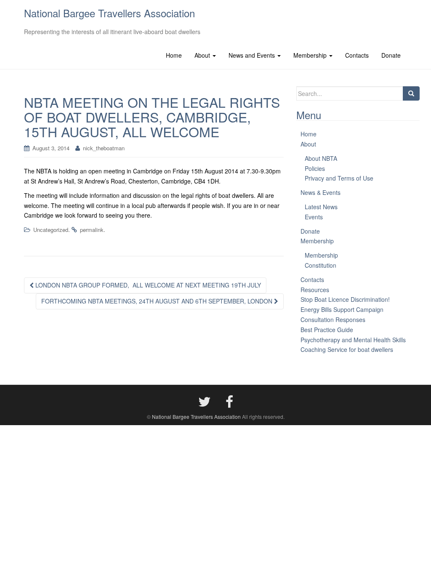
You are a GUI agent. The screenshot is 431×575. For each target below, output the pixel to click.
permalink (92, 230)
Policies (315, 168)
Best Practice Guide (327, 329)
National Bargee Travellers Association (109, 12)
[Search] (411, 93)
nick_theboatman (104, 148)
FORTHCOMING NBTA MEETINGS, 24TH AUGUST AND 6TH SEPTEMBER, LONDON (157, 301)
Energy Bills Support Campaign (342, 309)
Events (314, 217)
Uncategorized (50, 230)
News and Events (253, 55)
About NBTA (321, 158)
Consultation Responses (333, 319)
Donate (391, 55)
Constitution (320, 265)
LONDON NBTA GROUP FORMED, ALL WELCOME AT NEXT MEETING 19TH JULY (147, 285)
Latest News (321, 206)
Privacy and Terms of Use (339, 178)
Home (174, 55)
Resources (315, 289)
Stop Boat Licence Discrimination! (345, 299)
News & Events (321, 192)
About (203, 55)
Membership (310, 55)
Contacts (357, 55)
